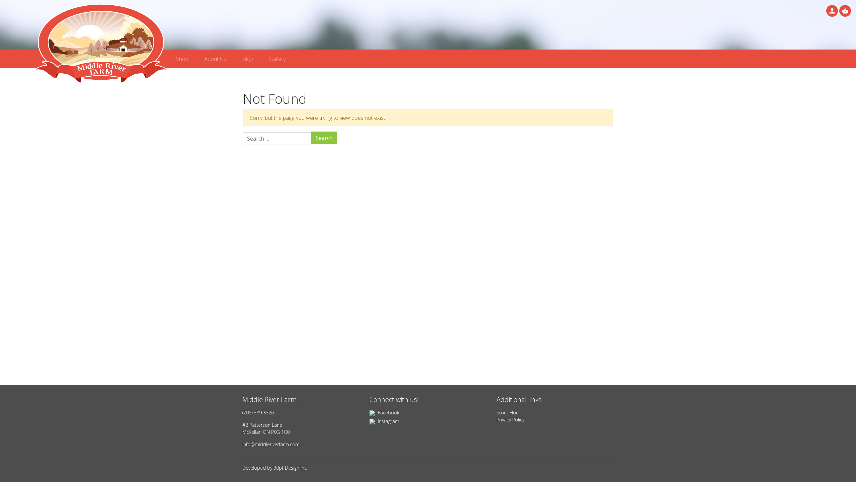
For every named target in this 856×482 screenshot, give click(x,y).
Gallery (277, 59)
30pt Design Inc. (291, 468)
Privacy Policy (510, 419)
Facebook (388, 412)
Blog (247, 59)
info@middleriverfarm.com (271, 444)
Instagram (388, 421)
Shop (182, 59)
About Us (215, 59)
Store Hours (510, 412)
